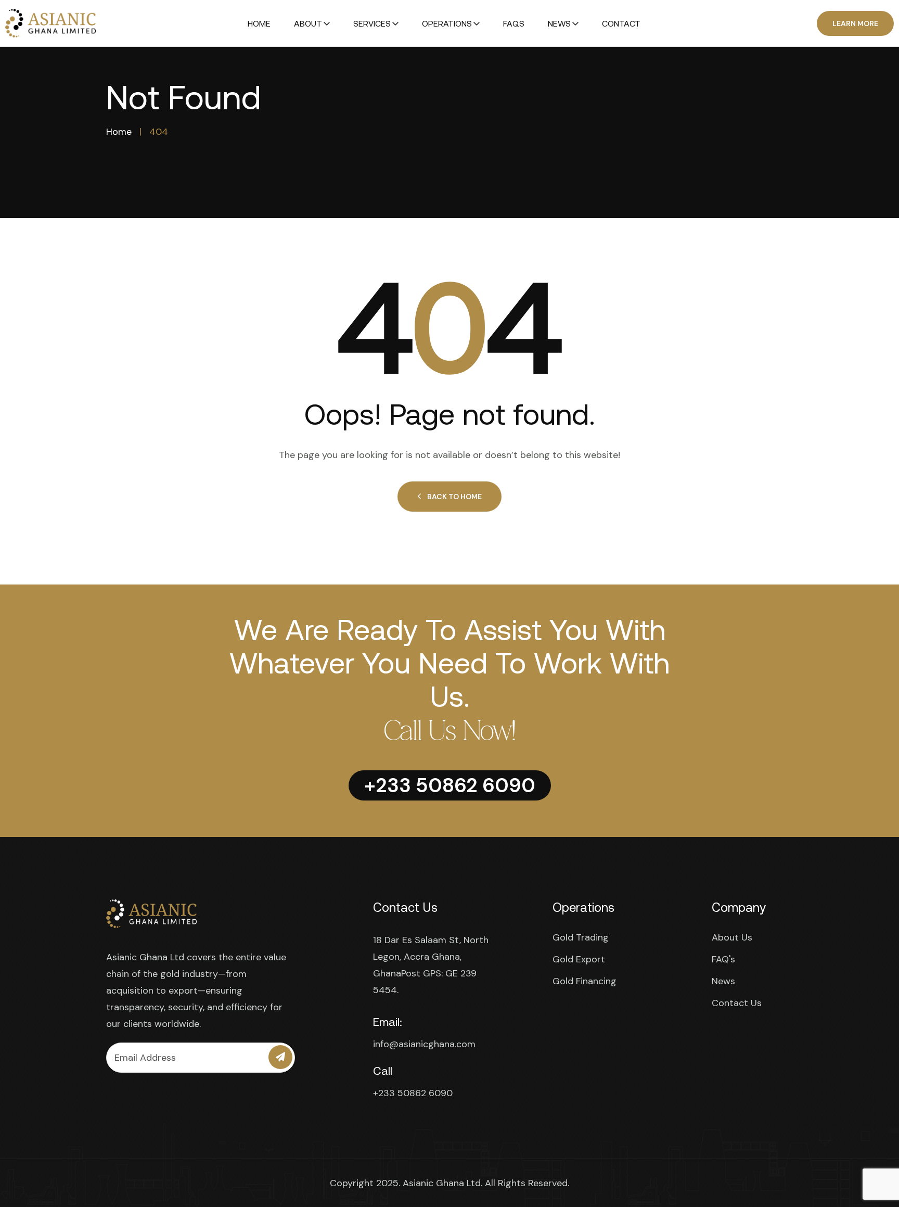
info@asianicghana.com (424, 1044)
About (308, 23)
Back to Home (454, 496)
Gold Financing (585, 981)
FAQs (513, 23)
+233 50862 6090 (413, 1093)
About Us (732, 937)
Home (259, 23)
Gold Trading (581, 937)
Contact (621, 23)
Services (372, 23)
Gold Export (579, 959)
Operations (447, 23)
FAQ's (723, 959)
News (559, 23)
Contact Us (737, 1003)
